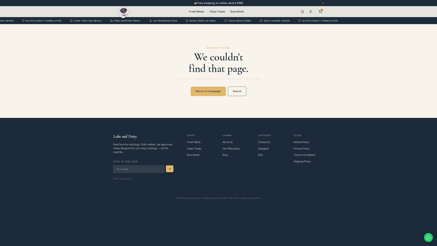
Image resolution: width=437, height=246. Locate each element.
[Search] (302, 11)
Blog (225, 154)
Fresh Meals (196, 11)
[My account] (310, 11)
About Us (228, 142)
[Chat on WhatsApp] (428, 237)
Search (237, 91)
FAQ (260, 154)
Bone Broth (237, 11)
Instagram (263, 148)
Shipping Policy (302, 161)
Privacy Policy (301, 148)
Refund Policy (301, 142)
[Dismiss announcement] (323, 3)
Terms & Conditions (304, 154)
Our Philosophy (231, 148)
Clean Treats (217, 11)
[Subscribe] (169, 168)
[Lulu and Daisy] (123, 11)
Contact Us (264, 142)
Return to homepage (208, 91)
